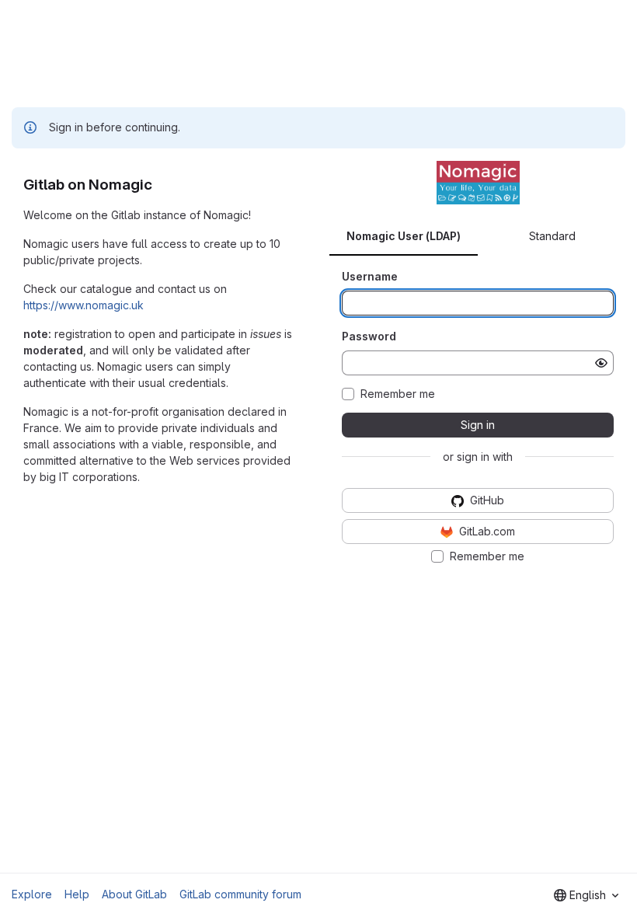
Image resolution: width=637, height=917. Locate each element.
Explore (32, 894)
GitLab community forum (240, 894)
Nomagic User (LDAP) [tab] (403, 235)
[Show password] (601, 362)
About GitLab (134, 894)
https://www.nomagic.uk (83, 305)
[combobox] (586, 895)
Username (370, 276)
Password (369, 336)
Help (76, 894)
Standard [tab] (552, 235)
